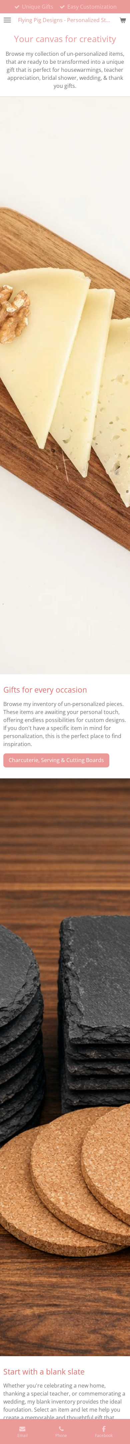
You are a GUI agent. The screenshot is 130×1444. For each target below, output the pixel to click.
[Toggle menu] (7, 20)
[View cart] (122, 20)
